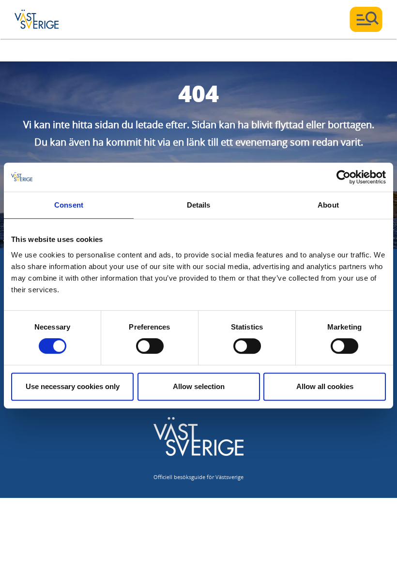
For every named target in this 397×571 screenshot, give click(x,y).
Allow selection (199, 386)
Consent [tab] (68, 205)
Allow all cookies (324, 386)
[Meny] (366, 19)
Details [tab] (199, 205)
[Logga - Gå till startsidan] (48, 19)
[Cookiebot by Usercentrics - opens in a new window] (343, 177)
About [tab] (328, 205)
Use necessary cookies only (73, 386)
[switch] (150, 346)
